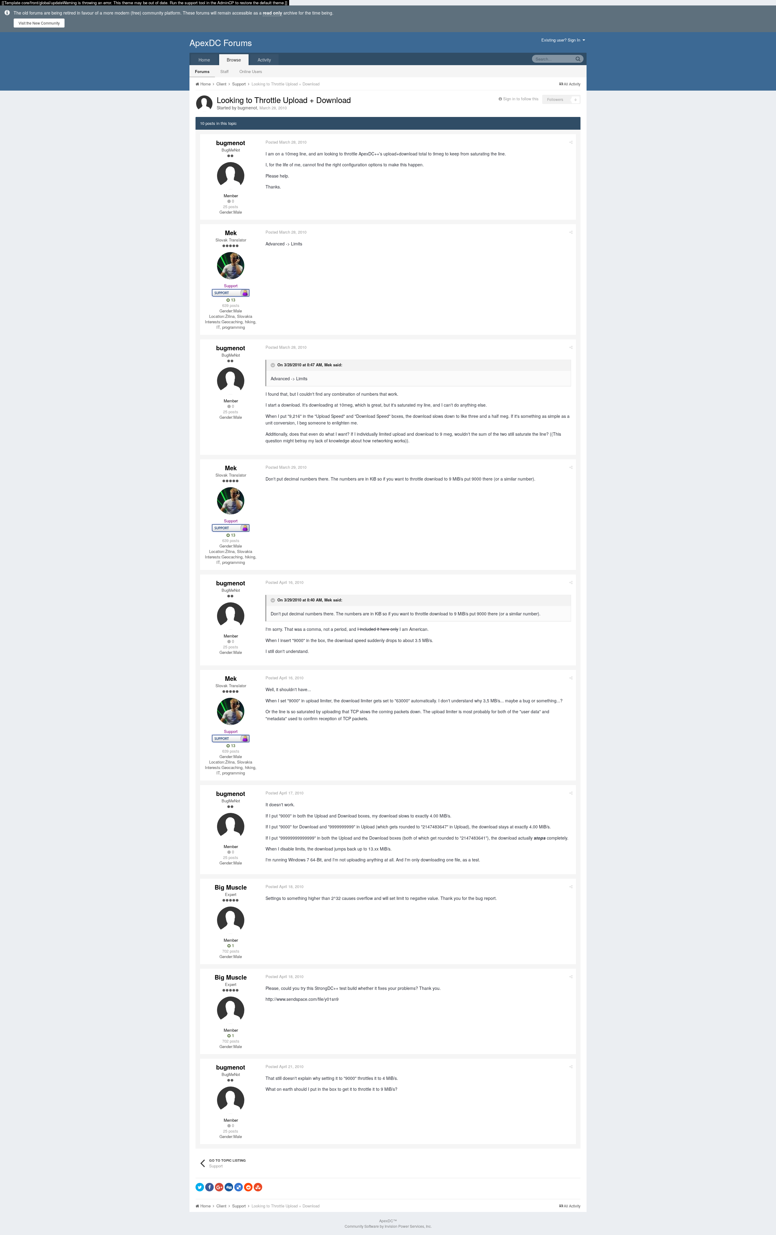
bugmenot (247, 108)
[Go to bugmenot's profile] (204, 103)
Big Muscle (231, 887)
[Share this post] (571, 142)
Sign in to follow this (521, 99)
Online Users (250, 71)
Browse (234, 60)
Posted (286, 142)
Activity (264, 60)
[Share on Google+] (219, 1187)
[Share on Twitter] (200, 1187)
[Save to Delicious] (238, 1187)
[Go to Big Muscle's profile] (230, 920)
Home (204, 60)
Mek (231, 232)
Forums (202, 71)
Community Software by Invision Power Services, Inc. (388, 1226)
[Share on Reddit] (248, 1187)
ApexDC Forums (220, 42)
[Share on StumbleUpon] (258, 1187)
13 (232, 300)
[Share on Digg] (229, 1187)
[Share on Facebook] (209, 1187)
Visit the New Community (39, 22)
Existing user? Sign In (562, 40)
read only (272, 13)
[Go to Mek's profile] (230, 265)
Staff (224, 71)
